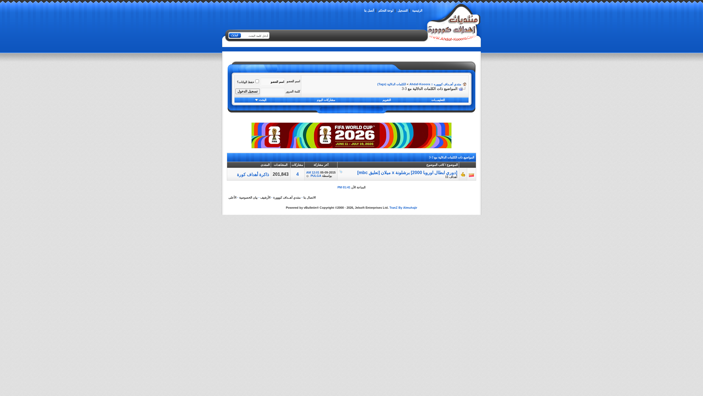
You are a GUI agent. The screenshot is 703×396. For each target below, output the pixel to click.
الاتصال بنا (309, 197)
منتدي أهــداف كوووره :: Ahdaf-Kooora (435, 84)
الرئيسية (417, 10)
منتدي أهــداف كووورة (287, 197)
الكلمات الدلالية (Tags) (391, 84)
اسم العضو (293, 81)
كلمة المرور (293, 91)
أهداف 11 (451, 176)
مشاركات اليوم (326, 99)
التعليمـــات (438, 99)
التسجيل (403, 10)
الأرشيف (265, 197)
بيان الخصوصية (248, 197)
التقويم (387, 99)
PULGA (316, 175)
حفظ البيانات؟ (245, 82)
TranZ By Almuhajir (403, 207)
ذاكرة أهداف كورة (253, 174)
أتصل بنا (369, 10)
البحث (262, 99)
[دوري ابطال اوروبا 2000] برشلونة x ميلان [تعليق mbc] (407, 172)
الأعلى (232, 197)
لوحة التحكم (385, 10)
